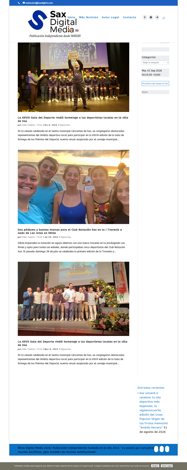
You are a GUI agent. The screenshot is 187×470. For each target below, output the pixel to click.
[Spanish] (70, 36)
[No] (183, 466)
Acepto (155, 466)
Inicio (71, 17)
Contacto (129, 17)
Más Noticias (88, 17)
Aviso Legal (110, 17)
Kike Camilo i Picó (32, 125)
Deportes (65, 125)
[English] (77, 36)
